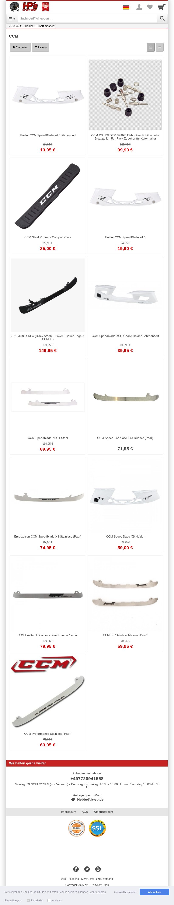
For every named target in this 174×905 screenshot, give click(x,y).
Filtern (42, 47)
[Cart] (162, 7)
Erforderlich (37, 900)
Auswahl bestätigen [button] (125, 892)
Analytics (56, 900)
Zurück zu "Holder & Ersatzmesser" (33, 26)
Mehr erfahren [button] (98, 892)
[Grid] (151, 47)
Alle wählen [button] (154, 892)
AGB (85, 811)
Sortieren (21, 47)
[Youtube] (98, 869)
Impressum (68, 811)
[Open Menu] (12, 18)
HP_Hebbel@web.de (87, 799)
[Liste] (160, 47)
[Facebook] (75, 869)
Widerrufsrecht (103, 811)
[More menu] (139, 7)
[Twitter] (87, 869)
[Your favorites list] (150, 7)
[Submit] (162, 18)
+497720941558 (87, 778)
